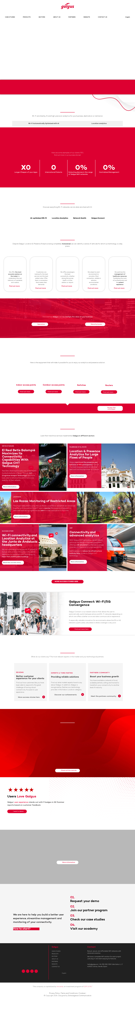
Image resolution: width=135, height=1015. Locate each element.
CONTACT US (102, 17)
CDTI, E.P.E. (88, 987)
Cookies (82, 993)
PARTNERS (72, 17)
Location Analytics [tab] (60, 218)
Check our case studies (87, 919)
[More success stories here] (43, 697)
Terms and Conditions (69, 993)
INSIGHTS (87, 17)
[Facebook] (23, 971)
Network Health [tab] (79, 218)
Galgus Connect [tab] (98, 218)
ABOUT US (56, 17)
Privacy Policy (54, 993)
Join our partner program (89, 910)
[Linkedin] (32, 971)
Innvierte (60, 987)
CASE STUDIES (10, 17)
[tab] (43, 123)
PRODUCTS (27, 17)
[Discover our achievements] (82, 694)
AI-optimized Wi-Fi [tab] (38, 218)
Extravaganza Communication (79, 996)
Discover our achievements (66, 695)
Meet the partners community (103, 696)
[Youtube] (36, 971)
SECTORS (42, 17)
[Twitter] (27, 971)
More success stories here (29, 697)
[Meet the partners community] (119, 696)
